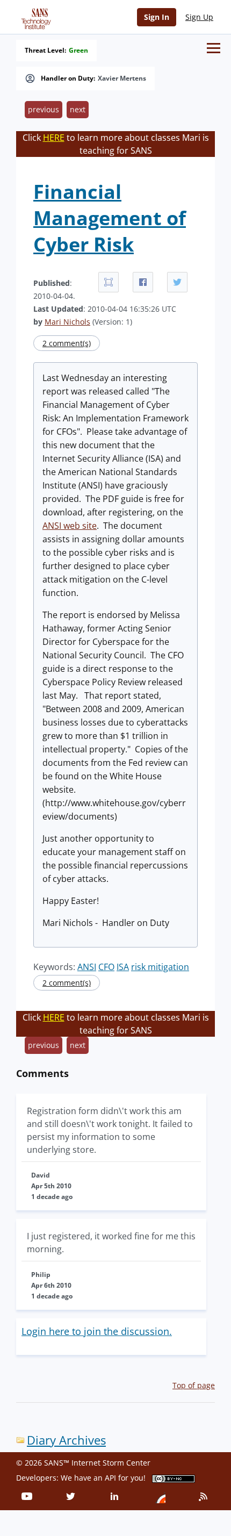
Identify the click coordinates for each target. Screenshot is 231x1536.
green (78, 50)
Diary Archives (66, 1440)
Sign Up (199, 17)
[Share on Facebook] (143, 282)
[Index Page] (34, 17)
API (110, 1478)
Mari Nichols (67, 322)
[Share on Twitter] (177, 282)
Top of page (193, 1385)
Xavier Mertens (122, 78)
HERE (53, 137)
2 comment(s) (66, 343)
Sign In (156, 17)
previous (43, 109)
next (77, 109)
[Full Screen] (108, 282)
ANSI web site (69, 526)
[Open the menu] (213, 48)
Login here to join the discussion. (96, 1331)
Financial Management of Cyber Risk (109, 217)
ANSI (86, 967)
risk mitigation (160, 967)
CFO (106, 967)
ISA (123, 967)
